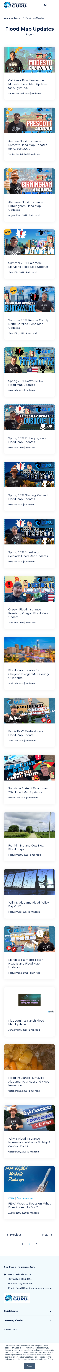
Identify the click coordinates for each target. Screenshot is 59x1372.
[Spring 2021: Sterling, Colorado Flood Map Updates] (29, 486)
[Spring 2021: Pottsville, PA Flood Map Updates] (29, 372)
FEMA (11, 1198)
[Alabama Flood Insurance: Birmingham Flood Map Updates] (29, 195)
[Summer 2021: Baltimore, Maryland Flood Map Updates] (29, 254)
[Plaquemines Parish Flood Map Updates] (29, 1011)
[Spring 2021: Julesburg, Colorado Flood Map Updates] (29, 543)
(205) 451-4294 (24, 1283)
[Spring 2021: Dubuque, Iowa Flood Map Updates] (29, 429)
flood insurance (25, 1198)
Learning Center (12, 18)
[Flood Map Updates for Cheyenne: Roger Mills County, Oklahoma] (29, 663)
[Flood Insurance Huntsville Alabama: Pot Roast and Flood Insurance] (29, 1070)
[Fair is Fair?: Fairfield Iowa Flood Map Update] (29, 722)
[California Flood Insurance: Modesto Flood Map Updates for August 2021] (29, 73)
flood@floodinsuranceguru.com (34, 1288)
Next (46, 1234)
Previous (14, 1234)
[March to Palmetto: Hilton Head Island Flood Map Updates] (29, 952)
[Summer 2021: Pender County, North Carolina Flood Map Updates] (29, 313)
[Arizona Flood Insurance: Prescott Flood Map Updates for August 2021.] (29, 134)
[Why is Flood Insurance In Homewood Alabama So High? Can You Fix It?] (29, 1131)
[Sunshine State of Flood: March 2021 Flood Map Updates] (29, 779)
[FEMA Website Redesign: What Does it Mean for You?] (29, 1192)
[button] (45, 5)
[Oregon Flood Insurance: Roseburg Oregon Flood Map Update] (29, 602)
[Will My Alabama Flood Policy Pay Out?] (29, 893)
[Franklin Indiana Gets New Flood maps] (29, 836)
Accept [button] (29, 1366)
